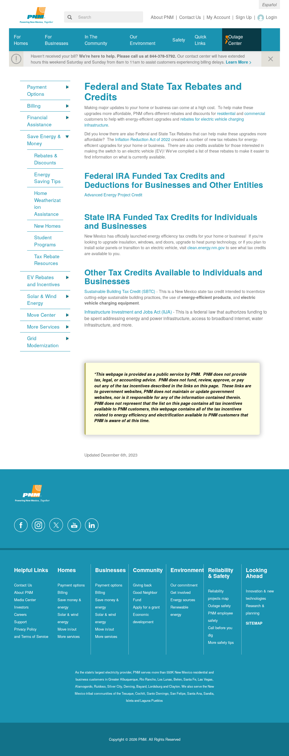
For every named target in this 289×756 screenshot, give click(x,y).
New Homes (47, 225)
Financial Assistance (39, 121)
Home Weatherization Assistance (47, 203)
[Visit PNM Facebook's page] (22, 524)
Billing (34, 105)
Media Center (25, 599)
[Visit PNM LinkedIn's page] (93, 524)
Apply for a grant (146, 607)
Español (269, 4)
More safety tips (221, 642)
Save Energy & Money (44, 140)
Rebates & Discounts (46, 159)
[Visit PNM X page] (57, 524)
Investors (21, 607)
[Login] (261, 17)
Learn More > (238, 62)
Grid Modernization (43, 342)
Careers (20, 614)
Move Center (41, 314)
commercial (254, 113)
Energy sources (182, 599)
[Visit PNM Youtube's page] (75, 524)
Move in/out (67, 629)
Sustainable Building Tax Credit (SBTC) (119, 291)
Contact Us (23, 585)
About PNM (23, 592)
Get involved (180, 592)
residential (226, 113)
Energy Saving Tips (47, 178)
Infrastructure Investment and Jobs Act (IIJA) (128, 312)
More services (69, 636)
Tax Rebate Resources (47, 260)
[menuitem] (24, 39)
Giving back (142, 585)
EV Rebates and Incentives (43, 281)
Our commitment (184, 585)
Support (20, 621)
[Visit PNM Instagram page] (40, 524)
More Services (43, 326)
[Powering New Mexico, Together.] (36, 15)
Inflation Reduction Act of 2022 (142, 139)
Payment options (71, 585)
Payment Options (37, 90)
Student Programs (45, 241)
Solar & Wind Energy (41, 300)
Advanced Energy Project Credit (113, 194)
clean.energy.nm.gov (206, 247)
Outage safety (219, 605)
